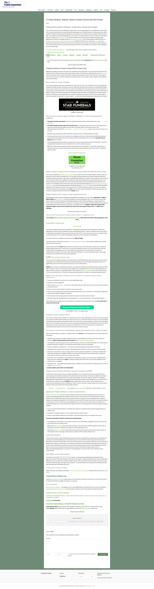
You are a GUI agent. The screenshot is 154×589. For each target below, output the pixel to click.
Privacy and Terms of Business (104, 577)
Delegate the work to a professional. (55, 52)
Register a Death (99, 60)
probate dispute (59, 285)
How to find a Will (77, 226)
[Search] (92, 576)
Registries (89, 10)
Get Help (106, 10)
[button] (24, 4)
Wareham (78, 55)
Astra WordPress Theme (90, 586)
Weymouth (85, 55)
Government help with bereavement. (77, 152)
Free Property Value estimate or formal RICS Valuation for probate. (65, 503)
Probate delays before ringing (77, 39)
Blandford (53, 55)
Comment (48, 538)
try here (70, 60)
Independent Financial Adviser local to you (56, 489)
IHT (101, 10)
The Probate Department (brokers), (78, 241)
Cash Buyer (49, 500)
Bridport (59, 55)
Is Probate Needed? (60, 388)
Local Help (50, 10)
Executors (81, 10)
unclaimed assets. (56, 365)
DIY (75, 10)
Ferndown (65, 55)
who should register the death (66, 174)
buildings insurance (86, 508)
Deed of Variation (87, 270)
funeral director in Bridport (58, 479)
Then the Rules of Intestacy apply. (60, 257)
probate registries (62, 37)
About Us (113, 10)
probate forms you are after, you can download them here (59, 41)
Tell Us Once (86, 185)
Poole (48, 56)
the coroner (104, 73)
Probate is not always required (53, 394)
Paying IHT (52, 388)
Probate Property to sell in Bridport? (57, 492)
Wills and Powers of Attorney (53, 487)
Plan (62, 10)
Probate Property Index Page (77, 511)
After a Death (41, 10)
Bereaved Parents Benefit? (80, 388)
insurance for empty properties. (86, 340)
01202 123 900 (69, 129)
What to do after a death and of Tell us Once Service (67, 217)
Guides (57, 10)
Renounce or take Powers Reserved (55, 49)
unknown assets (58, 430)
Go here (97, 41)
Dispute (96, 10)
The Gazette (59, 425)
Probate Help (69, 10)
